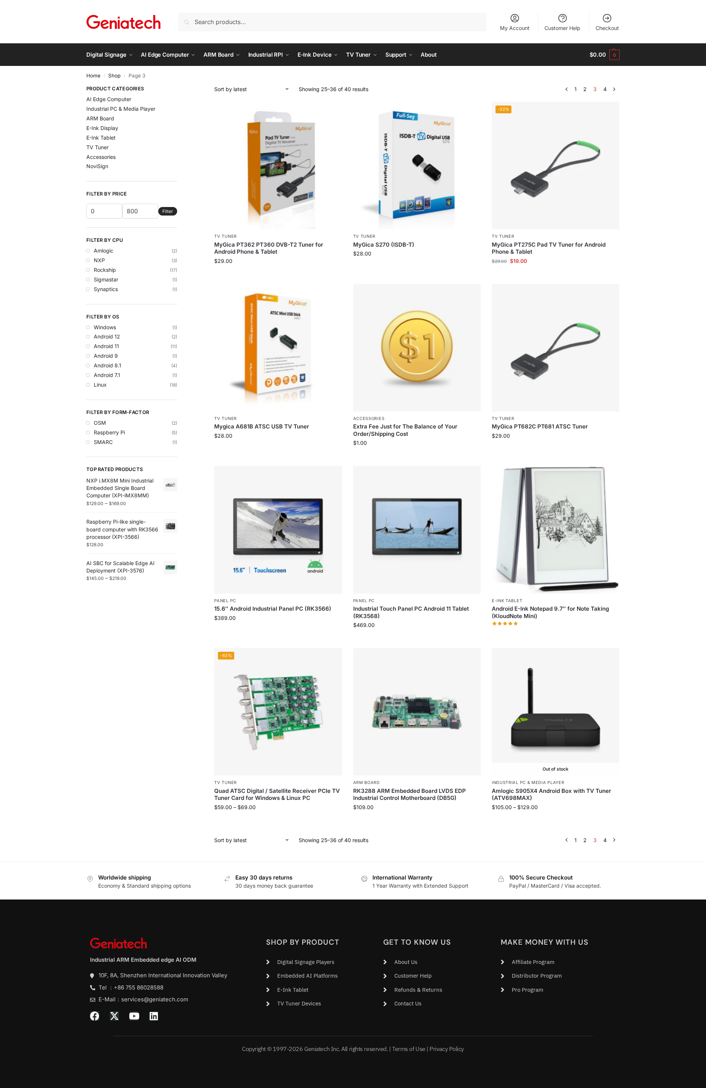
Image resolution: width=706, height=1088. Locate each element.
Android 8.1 (107, 365)
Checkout (607, 28)
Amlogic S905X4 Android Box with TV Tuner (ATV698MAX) (551, 794)
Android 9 (106, 356)
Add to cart (416, 269)
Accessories (369, 418)
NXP (99, 260)
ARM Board (366, 782)
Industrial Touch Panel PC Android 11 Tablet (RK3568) (411, 612)
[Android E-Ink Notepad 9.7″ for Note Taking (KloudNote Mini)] (555, 529)
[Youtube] (134, 1016)
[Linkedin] (153, 1016)
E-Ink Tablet (507, 600)
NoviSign (97, 166)
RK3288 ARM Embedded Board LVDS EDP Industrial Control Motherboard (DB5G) (409, 794)
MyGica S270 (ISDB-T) (383, 244)
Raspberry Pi (109, 432)
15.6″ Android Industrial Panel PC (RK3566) (272, 608)
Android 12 (107, 336)
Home (93, 76)
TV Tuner (225, 236)
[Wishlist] (331, 113)
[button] (605, 55)
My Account (515, 28)
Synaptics (106, 289)
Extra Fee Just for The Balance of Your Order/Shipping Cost (405, 430)
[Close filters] (179, 90)
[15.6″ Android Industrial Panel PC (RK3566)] (278, 529)
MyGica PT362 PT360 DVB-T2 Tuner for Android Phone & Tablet (268, 248)
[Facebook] (94, 1016)
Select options (278, 276)
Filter (167, 211)
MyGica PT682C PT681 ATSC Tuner (540, 426)
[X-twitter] (114, 1016)
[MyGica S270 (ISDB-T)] (417, 165)
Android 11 (106, 346)
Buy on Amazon (555, 634)
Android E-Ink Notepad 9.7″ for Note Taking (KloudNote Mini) (550, 612)
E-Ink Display (102, 128)
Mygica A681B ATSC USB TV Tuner (261, 426)
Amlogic (103, 250)
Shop (114, 76)
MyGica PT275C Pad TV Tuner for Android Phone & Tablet (549, 248)
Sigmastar (106, 279)
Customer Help (562, 28)
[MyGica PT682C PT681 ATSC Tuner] (555, 347)
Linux (100, 384)
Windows (105, 327)
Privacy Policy (447, 1048)
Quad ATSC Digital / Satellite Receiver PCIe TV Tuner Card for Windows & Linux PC (277, 794)
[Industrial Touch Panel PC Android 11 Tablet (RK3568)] (417, 529)
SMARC (103, 442)
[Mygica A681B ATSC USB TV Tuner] (278, 347)
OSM (100, 423)
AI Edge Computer (108, 99)
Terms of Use (408, 1048)
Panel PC (225, 600)
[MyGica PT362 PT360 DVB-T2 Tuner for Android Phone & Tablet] (278, 165)
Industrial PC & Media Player (528, 782)
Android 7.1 (107, 375)
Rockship (105, 270)
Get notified (555, 823)
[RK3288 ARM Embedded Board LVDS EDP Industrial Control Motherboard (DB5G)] (417, 711)
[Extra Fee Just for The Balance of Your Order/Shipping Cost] (417, 347)
